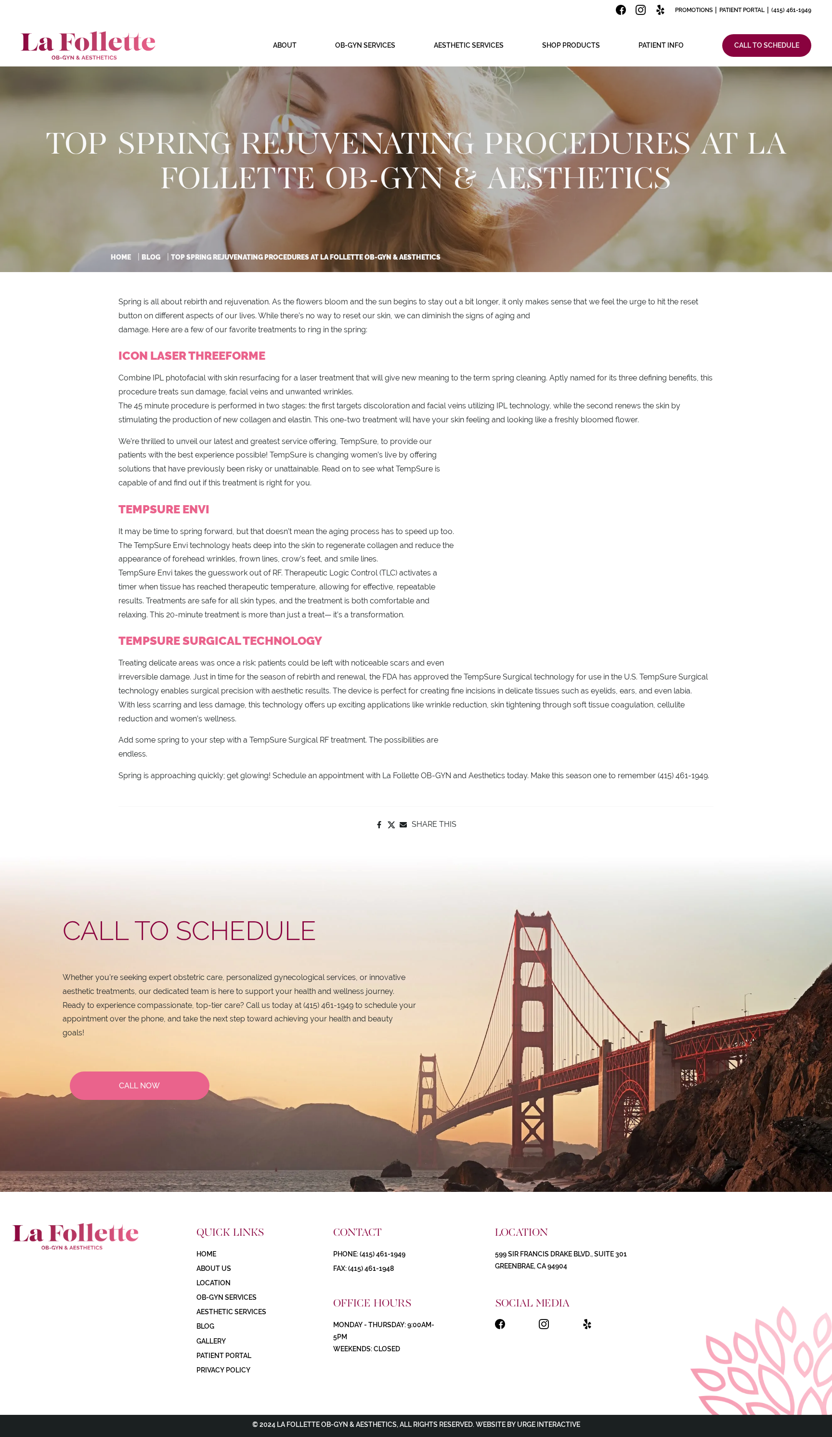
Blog (151, 257)
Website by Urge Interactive (527, 1424)
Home (121, 257)
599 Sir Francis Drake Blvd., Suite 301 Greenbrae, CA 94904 (561, 1260)
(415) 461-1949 (791, 10)
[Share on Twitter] (391, 825)
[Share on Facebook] (379, 825)
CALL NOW (139, 1085)
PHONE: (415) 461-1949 (369, 1254)
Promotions (694, 10)
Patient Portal (742, 10)
